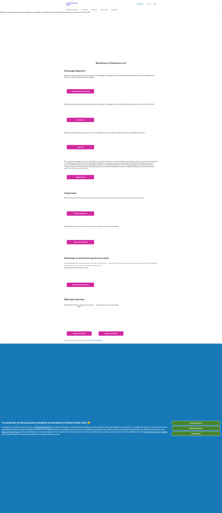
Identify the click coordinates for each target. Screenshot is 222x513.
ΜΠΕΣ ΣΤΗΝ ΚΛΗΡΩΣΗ (80, 242)
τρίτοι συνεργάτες (42, 427)
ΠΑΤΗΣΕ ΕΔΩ (80, 120)
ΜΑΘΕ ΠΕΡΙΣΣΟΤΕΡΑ (79, 333)
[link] (111, 88)
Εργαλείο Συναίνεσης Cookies (155, 432)
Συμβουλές (114, 9)
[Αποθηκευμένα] (154, 4)
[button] (139, 4)
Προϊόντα (94, 9)
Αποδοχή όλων (196, 423)
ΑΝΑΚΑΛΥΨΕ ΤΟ (80, 177)
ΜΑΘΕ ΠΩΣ (80, 147)
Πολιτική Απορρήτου (10, 432)
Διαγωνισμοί (104, 9)
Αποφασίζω (196, 433)
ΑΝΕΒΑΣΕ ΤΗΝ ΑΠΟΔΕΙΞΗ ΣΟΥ (80, 91)
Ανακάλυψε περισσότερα (80, 285)
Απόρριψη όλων (196, 428)
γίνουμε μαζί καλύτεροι (95, 340)
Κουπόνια (85, 9)
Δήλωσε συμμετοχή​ (80, 213)
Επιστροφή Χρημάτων (72, 9)
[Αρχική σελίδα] (73, 4)
